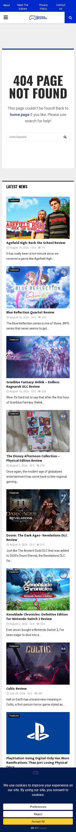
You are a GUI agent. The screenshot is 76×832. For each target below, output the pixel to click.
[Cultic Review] (38, 663)
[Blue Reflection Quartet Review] (38, 287)
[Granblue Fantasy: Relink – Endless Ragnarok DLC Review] (38, 357)
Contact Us (60, 7)
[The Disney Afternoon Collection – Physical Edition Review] (38, 431)
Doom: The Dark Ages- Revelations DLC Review (36, 538)
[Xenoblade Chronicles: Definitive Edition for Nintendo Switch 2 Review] (38, 589)
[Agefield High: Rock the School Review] (38, 218)
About (6, 5)
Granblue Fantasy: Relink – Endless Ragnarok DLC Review (33, 384)
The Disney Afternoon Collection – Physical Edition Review (33, 458)
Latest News (16, 186)
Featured (14, 200)
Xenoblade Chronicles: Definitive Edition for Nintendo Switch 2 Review (37, 617)
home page (19, 114)
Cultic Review (16, 689)
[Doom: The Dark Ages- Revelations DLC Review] (38, 510)
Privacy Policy (43, 7)
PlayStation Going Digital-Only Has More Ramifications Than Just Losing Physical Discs (37, 762)
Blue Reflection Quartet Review (30, 312)
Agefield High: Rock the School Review (35, 243)
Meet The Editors (22, 7)
